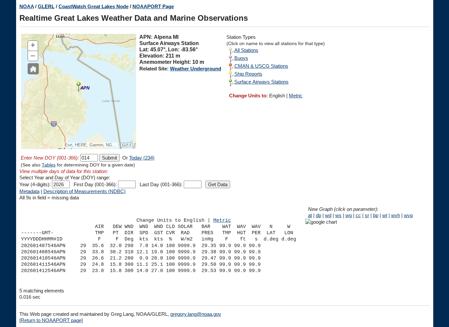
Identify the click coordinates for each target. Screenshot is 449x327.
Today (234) (141, 158)
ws (338, 215)
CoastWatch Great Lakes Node (94, 6)
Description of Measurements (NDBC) (84, 191)
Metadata (29, 191)
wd (328, 215)
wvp (408, 215)
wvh (395, 215)
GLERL (46, 6)
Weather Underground (195, 68)
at (310, 215)
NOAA (26, 6)
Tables (49, 165)
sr (367, 215)
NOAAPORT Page (153, 6)
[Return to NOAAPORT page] (51, 320)
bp (375, 215)
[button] (33, 68)
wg (348, 215)
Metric (295, 95)
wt (384, 215)
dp (318, 215)
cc (358, 215)
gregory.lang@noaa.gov (195, 314)
